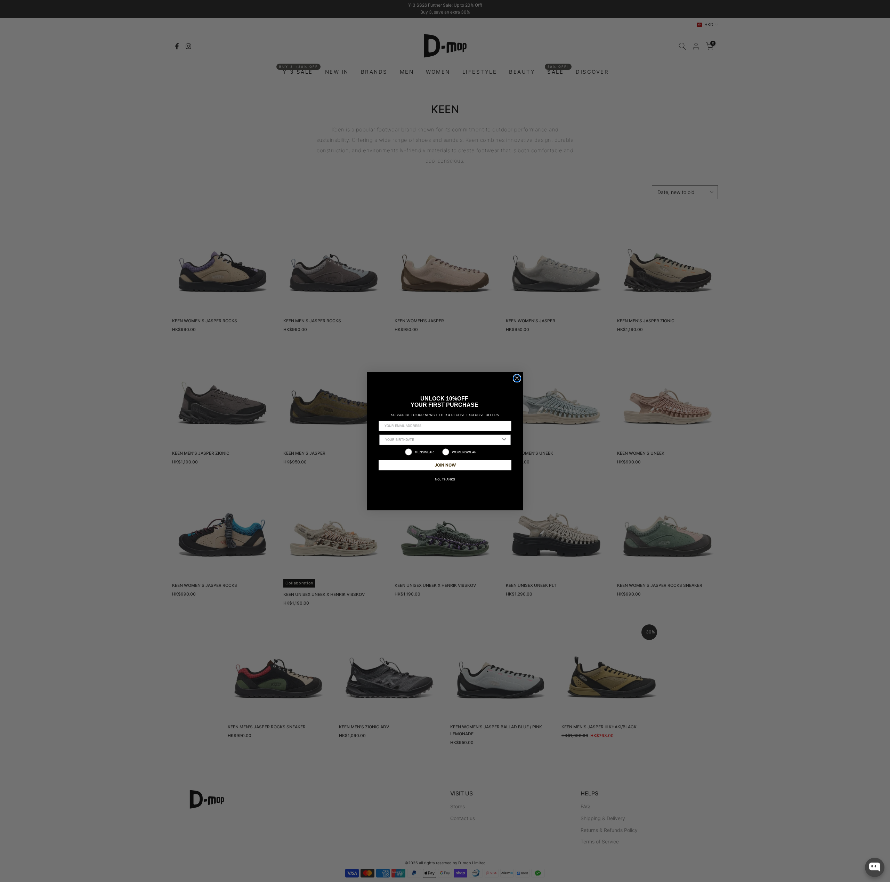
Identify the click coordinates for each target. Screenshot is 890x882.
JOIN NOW (445, 465)
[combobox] (443, 440)
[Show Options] (504, 440)
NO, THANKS (445, 479)
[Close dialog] (516, 378)
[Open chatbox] (874, 867)
